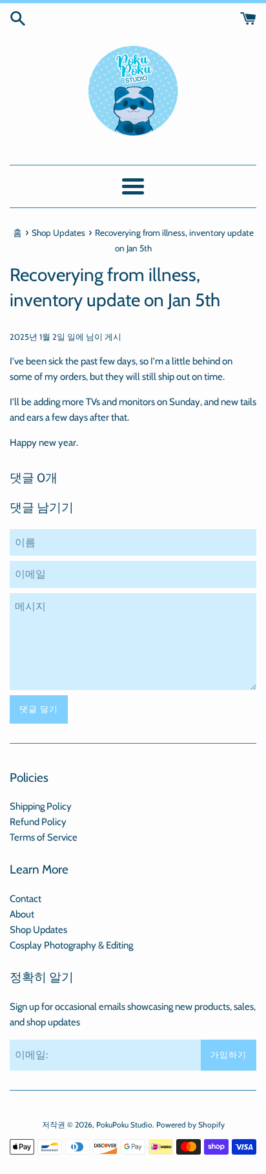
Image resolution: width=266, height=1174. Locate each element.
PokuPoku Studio (124, 1124)
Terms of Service (43, 837)
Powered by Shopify (190, 1124)
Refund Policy (38, 822)
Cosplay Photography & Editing (71, 945)
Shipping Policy (41, 806)
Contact (25, 899)
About (22, 914)
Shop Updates (38, 930)
